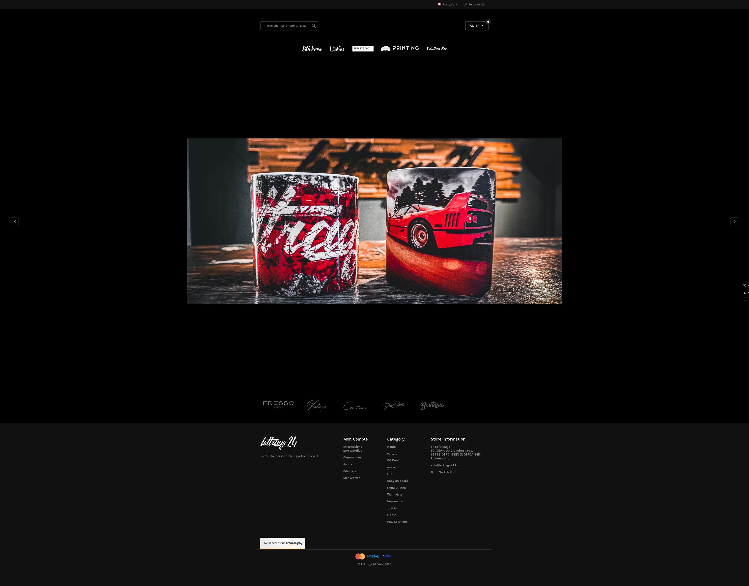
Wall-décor (394, 494)
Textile (392, 508)
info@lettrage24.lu (444, 465)
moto (391, 467)
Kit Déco (393, 460)
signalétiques (396, 487)
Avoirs (347, 464)
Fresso (391, 515)
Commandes (352, 457)
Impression (395, 501)
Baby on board (397, 481)
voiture (392, 453)
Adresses (349, 471)
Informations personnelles (352, 448)
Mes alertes (351, 478)
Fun (390, 474)
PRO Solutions (397, 522)
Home (391, 447)
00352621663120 (443, 472)
